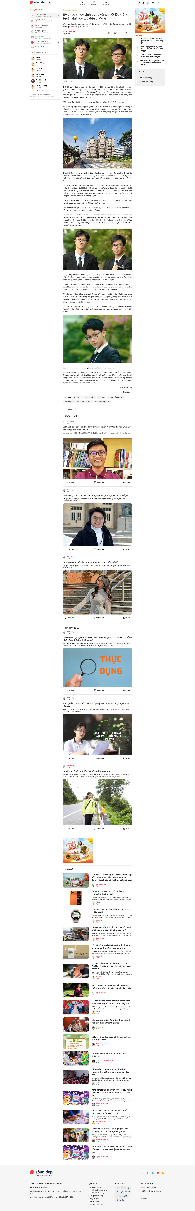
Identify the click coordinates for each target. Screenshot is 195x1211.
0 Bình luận (100, 482)
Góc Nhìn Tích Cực (96, 1204)
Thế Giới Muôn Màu (96, 1201)
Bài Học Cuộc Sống (96, 1196)
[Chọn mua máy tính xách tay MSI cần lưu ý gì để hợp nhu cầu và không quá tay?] (76, 934)
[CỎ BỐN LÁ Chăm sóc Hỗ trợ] (93, 1061)
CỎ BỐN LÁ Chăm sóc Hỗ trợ (105, 1061)
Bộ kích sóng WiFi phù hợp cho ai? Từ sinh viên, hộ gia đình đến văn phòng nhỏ (111, 946)
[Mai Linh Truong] (93, 1122)
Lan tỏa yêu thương (146, 82)
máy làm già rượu (123, 1188)
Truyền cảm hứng (145, 78)
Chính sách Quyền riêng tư (151, 1191)
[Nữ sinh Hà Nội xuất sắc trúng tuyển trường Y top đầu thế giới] (97, 592)
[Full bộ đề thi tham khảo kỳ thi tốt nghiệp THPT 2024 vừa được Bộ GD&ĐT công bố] (97, 734)
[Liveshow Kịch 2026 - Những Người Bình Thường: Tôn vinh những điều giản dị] (76, 1135)
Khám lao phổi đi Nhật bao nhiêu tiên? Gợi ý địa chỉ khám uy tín (151, 56)
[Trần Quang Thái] (93, 885)
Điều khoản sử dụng (35, 97)
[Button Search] (49, 3)
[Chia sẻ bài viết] (139, 3)
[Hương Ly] (93, 1083)
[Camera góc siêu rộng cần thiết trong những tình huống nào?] (76, 898)
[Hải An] (93, 903)
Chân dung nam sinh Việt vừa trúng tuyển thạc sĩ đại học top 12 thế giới (95, 495)
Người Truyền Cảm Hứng (98, 1190)
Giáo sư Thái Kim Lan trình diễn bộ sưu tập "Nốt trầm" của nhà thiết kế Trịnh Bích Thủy (111, 987)
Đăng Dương (100, 938)
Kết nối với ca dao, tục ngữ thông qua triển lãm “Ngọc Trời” (111, 1038)
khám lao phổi (122, 1196)
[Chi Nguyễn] (64, 422)
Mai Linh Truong (101, 1121)
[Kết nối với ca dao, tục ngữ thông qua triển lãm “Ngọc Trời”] (76, 1041)
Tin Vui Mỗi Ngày (95, 1187)
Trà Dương (99, 1027)
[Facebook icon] (143, 1173)
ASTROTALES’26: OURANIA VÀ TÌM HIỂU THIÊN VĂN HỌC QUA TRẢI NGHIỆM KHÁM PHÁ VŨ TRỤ (112, 1093)
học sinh (79, 397)
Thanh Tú (99, 920)
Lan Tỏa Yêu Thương (96, 1193)
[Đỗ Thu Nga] (64, 632)
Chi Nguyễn (71, 32)
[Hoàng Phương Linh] (93, 1104)
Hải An (98, 902)
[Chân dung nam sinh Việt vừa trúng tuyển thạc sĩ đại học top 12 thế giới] (97, 525)
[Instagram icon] (148, 1173)
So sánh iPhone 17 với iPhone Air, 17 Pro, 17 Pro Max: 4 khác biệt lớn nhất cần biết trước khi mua (111, 966)
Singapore (69, 402)
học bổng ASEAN (116, 397)
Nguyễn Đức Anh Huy (102, 1139)
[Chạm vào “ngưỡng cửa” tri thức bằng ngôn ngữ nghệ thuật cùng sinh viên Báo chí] (76, 1077)
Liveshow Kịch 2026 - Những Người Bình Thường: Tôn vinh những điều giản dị (110, 1130)
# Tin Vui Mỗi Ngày (70, 10)
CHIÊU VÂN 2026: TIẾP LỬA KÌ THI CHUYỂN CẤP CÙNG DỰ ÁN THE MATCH (110, 1112)
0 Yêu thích (70, 482)
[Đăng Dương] (93, 939)
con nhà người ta (103, 402)
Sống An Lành (94, 1199)
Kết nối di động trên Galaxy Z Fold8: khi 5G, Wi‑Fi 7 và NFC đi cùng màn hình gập (151, 49)
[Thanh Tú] (93, 921)
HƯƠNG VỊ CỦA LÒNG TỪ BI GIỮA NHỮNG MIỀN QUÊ (109, 1055)
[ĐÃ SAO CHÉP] (121, 33)
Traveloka (120, 1200)
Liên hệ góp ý (33, 94)
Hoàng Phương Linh (102, 1104)
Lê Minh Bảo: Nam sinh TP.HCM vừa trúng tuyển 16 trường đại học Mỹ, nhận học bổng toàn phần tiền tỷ (97, 428)
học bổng (90, 397)
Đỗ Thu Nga (70, 632)
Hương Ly (99, 1083)
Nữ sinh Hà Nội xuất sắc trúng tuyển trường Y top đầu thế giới (91, 562)
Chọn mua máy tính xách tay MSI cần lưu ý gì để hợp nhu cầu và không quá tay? (111, 928)
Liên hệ (144, 1199)
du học (102, 397)
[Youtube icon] (158, 1173)
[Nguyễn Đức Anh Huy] (93, 1140)
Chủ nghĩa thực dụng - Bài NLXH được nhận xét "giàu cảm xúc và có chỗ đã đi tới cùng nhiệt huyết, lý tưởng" (97, 639)
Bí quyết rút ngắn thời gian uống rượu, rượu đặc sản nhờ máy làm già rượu (152, 41)
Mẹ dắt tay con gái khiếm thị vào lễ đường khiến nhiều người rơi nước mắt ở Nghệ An (111, 1002)
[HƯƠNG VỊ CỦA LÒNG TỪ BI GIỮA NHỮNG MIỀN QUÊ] (76, 1058)
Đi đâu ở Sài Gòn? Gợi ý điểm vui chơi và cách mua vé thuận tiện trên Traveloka (152, 63)
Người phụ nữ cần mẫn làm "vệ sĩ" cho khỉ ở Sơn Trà (86, 771)
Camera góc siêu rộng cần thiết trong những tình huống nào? (109, 892)
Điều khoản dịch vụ (149, 1187)
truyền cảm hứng (85, 402)
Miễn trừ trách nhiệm (44, 94)
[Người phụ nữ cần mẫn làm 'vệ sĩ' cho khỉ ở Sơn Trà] (97, 802)
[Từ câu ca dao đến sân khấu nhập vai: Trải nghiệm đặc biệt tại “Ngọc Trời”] (76, 1024)
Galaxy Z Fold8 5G (123, 1192)
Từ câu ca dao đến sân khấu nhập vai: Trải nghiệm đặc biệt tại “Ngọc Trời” (111, 1021)
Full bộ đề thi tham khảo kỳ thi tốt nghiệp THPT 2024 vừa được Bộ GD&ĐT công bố (96, 705)
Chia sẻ (128, 482)
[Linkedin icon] (153, 1173)
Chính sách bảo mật (47, 97)
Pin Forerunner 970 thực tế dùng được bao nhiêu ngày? (111, 910)
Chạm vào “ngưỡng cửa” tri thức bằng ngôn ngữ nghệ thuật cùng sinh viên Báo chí (110, 1072)
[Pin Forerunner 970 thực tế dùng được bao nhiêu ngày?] (76, 916)
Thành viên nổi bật (40, 53)
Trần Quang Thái (101, 884)
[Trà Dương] (93, 1028)
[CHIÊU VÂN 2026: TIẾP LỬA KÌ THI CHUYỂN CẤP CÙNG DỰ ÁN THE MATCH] (76, 1117)
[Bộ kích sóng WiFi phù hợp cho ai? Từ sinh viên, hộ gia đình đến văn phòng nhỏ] (76, 952)
